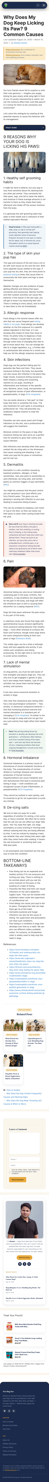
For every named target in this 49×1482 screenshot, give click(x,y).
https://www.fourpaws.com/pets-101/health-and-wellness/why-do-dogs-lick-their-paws (25, 953)
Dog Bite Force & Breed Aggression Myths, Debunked (24, 1298)
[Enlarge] (42, 155)
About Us (6, 1440)
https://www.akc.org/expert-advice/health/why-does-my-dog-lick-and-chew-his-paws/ (26, 961)
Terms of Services (9, 1451)
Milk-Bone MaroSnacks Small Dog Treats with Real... (28, 1325)
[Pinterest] (29, 1264)
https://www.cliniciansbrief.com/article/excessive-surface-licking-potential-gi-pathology (27, 993)
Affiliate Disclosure (13, 55)
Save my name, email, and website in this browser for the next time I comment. (26, 1171)
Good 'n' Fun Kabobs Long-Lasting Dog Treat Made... (28, 1339)
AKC (24, 246)
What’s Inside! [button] (25, 128)
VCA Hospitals (33, 394)
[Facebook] (20, 1264)
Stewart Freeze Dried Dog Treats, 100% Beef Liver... (27, 1353)
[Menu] (43, 5)
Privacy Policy (8, 1447)
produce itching (10, 274)
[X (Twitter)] (24, 1264)
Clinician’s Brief (23, 638)
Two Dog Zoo (8, 1391)
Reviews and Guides (10, 1425)
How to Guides (13, 1090)
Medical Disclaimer (13, 50)
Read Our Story (24, 1257)
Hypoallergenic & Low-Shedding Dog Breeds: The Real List (23, 1289)
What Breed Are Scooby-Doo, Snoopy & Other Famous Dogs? (22, 1278)
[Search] (38, 5)
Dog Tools (6, 1429)
